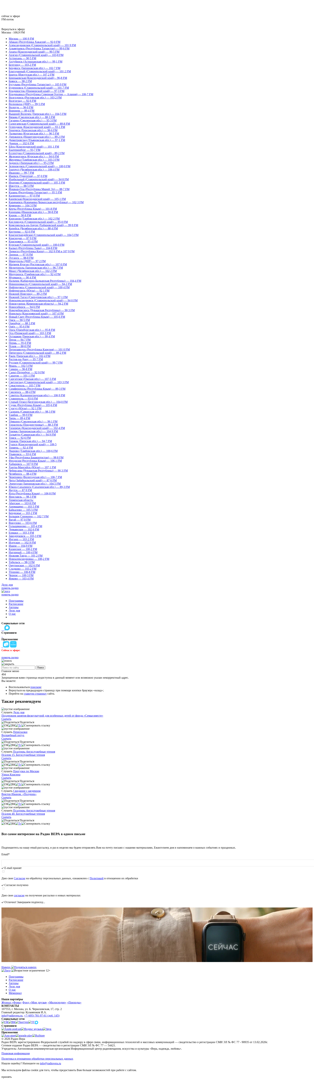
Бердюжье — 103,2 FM (23, 513)
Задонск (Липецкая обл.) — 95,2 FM (31, 163)
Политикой (97, 878)
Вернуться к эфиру (13, 29)
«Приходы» (74, 1002)
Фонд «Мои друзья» (34, 1002)
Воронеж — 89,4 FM (21, 110)
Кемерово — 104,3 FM (23, 205)
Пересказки (20, 732)
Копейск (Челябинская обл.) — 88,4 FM (33, 228)
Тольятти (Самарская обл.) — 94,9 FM (32, 434)
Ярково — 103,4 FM (21, 578)
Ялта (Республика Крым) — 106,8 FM (32, 493)
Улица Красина (10, 774)
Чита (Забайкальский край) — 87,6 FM (33, 480)
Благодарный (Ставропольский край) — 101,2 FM (40, 71)
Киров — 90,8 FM (20, 215)
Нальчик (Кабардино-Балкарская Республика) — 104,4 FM (45, 280)
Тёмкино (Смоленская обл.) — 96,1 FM (33, 421)
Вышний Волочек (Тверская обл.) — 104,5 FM (37, 113)
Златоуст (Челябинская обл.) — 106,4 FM (34, 169)
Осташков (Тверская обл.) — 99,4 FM (32, 336)
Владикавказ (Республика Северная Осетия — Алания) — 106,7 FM (51, 94)
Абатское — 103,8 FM (22, 503)
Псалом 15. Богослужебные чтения (23, 754)
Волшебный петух (12, 735)
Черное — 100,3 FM (21, 575)
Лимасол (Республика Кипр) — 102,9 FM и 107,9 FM (42, 251)
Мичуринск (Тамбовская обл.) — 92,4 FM (35, 274)
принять (6, 1076)
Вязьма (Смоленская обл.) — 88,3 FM (32, 117)
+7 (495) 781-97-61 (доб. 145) (41, 1015)
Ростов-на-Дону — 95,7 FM (26, 359)
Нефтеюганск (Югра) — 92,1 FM (29, 290)
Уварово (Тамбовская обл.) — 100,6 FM (33, 450)
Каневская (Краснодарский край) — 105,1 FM (37, 199)
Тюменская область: (21, 500)
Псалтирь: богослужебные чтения (34, 751)
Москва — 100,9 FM (21, 38)
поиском (35, 687)
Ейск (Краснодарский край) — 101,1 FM (34, 146)
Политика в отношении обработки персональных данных (37, 1058)
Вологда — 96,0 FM (21, 107)
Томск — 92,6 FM (20, 437)
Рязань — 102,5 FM (21, 365)
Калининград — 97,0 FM (24, 195)
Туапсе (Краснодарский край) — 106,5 (33, 444)
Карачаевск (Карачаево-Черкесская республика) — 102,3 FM (46, 202)
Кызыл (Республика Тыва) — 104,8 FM (33, 248)
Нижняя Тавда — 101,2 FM (26, 555)
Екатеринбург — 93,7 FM (24, 149)
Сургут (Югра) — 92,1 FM (25, 408)
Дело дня (7, 584)
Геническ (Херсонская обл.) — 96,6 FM (33, 130)
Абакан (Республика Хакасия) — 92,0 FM (34, 41)
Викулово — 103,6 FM (23, 522)
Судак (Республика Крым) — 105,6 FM (33, 405)
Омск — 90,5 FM (19, 320)
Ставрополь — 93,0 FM (23, 398)
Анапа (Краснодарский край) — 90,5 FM (34, 51)
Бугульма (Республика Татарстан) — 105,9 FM (37, 84)
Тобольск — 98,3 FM (22, 562)
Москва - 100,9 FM (13, 32)
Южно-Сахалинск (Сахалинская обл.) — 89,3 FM (39, 486)
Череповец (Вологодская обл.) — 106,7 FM (35, 477)
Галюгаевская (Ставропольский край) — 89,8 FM (39, 123)
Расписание (16, 604)
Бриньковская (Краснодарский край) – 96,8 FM (38, 77)
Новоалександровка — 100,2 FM (29, 558)
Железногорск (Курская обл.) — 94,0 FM (34, 156)
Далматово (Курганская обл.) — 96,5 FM (34, 133)
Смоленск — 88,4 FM (22, 392)
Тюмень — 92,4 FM (21, 447)
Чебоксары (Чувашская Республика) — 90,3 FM (38, 470)
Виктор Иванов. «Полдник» (19, 794)
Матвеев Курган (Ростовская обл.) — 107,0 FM (38, 264)
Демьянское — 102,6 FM (24, 529)
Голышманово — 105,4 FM (25, 526)
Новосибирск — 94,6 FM (24, 306)
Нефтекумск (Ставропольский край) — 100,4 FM (39, 287)
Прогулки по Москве (26, 771)
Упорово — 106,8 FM (22, 572)
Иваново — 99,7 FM (21, 172)
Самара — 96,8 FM (20, 369)
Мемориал (15, 993)
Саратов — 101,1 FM (22, 375)
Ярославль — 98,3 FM (22, 496)
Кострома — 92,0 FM (22, 231)
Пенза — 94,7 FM (20, 339)
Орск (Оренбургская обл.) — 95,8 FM (32, 329)
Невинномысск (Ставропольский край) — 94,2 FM (40, 284)
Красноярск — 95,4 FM (23, 241)
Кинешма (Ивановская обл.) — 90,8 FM (33, 212)
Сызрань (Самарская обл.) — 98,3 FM (32, 411)
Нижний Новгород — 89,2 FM (28, 293)
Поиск (40, 667)
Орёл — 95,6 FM (19, 326)
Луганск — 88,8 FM (21, 257)
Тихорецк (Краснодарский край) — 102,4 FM (37, 428)
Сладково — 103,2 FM (22, 568)
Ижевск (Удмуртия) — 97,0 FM (28, 176)
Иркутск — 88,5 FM (21, 185)
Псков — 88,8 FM (20, 346)
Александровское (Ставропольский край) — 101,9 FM (42, 45)
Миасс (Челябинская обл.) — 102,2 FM (33, 270)
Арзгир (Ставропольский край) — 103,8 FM (36, 55)
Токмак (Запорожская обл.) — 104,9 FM (33, 431)
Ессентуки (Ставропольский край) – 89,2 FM (37, 153)
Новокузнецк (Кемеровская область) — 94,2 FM (38, 303)
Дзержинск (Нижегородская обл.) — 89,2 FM (37, 136)
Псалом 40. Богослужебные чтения (23, 813)
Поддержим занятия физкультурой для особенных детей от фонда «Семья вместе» (52, 715)
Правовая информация (15, 1053)
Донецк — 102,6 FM (21, 143)
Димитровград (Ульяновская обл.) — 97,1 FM (37, 140)
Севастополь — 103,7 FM (24, 385)
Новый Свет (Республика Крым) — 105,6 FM (37, 316)
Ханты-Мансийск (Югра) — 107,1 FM (32, 467)
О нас (12, 613)
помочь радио (10, 588)
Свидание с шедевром (27, 790)
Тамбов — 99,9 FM (20, 414)
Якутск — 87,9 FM (20, 490)
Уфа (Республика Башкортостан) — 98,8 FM (36, 457)
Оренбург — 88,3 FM (22, 323)
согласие (19, 895)
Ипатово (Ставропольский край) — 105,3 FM (37, 182)
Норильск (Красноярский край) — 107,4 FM (36, 313)
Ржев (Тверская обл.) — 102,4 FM (29, 356)
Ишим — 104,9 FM (20, 545)
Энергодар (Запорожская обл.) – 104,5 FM (35, 483)
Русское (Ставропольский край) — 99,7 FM (36, 362)
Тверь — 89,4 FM (19, 418)
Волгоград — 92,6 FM (22, 100)
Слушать (6, 712)
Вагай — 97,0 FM (20, 519)
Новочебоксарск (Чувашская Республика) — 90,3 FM (42, 310)
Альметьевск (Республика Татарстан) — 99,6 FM (39, 48)
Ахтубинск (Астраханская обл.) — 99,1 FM (35, 61)
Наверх (6, 967)
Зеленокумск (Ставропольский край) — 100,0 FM (39, 166)
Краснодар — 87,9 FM (22, 238)
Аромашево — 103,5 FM (24, 506)
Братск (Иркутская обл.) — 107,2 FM (31, 74)
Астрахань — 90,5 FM (22, 58)
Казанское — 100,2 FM (23, 549)
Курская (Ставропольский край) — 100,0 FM (36, 244)
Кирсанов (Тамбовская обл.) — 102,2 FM (34, 218)
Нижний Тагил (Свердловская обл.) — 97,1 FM (38, 297)
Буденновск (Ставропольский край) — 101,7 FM (39, 87)
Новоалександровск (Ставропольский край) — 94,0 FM (43, 300)
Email (5, 854)
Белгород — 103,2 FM (22, 64)
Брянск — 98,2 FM (20, 81)
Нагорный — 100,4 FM (23, 552)
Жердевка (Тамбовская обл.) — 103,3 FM (34, 159)
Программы (16, 600)
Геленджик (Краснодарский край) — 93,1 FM (37, 127)
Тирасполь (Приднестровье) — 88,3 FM (33, 424)
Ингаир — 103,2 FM (21, 539)
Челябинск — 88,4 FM (22, 473)
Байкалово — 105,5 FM (23, 509)
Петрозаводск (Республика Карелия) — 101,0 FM (39, 349)
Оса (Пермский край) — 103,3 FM (30, 333)
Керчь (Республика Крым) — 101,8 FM (33, 208)
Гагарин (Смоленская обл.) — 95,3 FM (33, 120)
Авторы (14, 607)
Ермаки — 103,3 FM (21, 532)
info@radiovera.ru (12, 1015)
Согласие (19, 878)
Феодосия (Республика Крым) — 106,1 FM (35, 460)
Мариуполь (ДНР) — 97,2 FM (27, 261)
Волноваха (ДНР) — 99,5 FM (27, 104)
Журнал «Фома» (11, 1002)
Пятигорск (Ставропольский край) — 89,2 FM (37, 352)
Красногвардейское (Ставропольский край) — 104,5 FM (43, 235)
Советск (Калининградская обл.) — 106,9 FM (37, 395)
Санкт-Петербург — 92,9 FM (27, 372)
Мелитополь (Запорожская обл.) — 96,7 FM (36, 267)
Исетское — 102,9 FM (22, 542)
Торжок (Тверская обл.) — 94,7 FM (30, 441)
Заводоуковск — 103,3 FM (25, 536)
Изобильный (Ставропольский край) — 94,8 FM (39, 179)
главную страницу (35, 693)
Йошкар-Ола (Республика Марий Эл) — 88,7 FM (39, 189)
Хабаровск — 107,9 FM (23, 464)
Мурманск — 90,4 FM (22, 277)
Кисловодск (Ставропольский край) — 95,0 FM (38, 221)
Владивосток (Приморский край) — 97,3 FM (36, 91)
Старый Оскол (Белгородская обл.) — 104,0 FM (38, 401)
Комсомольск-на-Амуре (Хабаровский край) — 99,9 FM (43, 225)
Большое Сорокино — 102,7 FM (29, 516)
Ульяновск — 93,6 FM (22, 454)
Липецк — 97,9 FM (21, 254)
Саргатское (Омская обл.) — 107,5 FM (32, 378)
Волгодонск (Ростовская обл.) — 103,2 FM (35, 97)
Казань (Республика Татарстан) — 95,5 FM (35, 192)
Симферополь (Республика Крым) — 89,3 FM (37, 388)
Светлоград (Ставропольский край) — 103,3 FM (39, 382)
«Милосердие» (57, 1002)
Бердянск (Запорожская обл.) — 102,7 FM (34, 68)
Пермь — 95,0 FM (20, 342)
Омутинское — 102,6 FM (24, 565)
